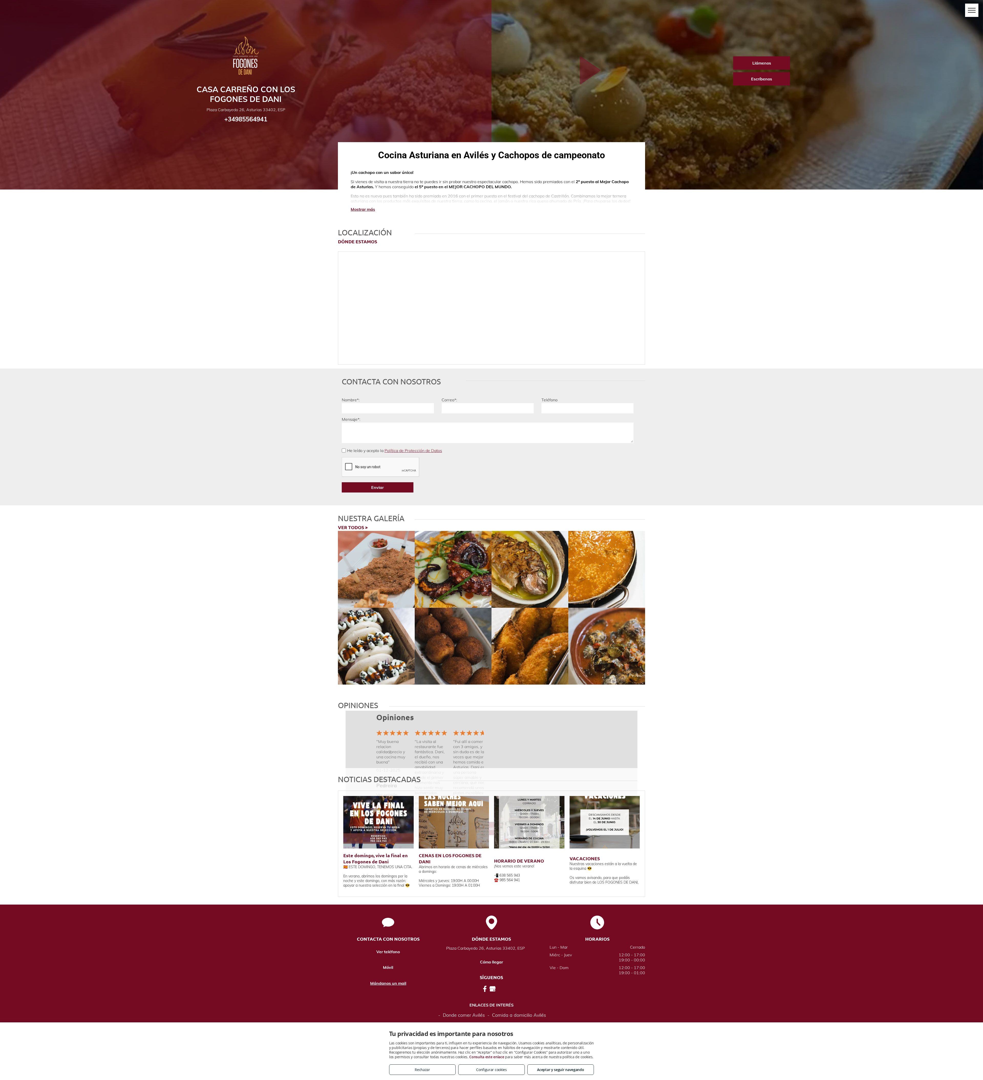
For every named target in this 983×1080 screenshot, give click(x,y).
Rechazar (422, 1069)
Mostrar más (363, 209)
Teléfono (549, 399)
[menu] (971, 10)
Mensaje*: (351, 419)
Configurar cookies (491, 1069)
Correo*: (449, 399)
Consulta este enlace (486, 1056)
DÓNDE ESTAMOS (357, 241)
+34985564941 (245, 119)
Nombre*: (351, 399)
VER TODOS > (353, 527)
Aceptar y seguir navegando (560, 1069)
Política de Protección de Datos (413, 450)
